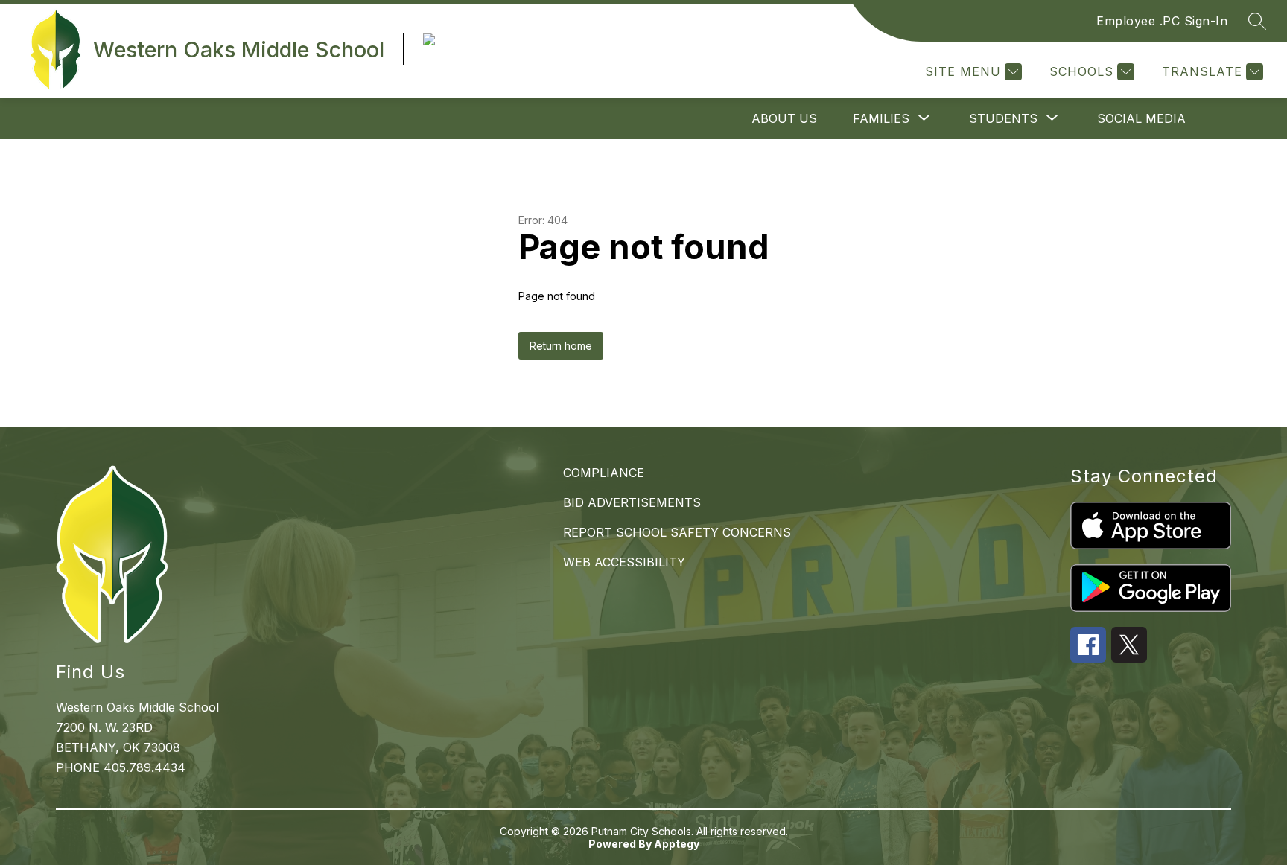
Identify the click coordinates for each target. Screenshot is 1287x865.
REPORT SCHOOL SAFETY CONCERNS (677, 532)
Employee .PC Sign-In (1161, 20)
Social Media (1141, 118)
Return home (561, 345)
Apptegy (676, 843)
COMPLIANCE (603, 472)
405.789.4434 (144, 767)
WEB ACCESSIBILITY (624, 562)
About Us (784, 118)
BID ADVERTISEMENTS (632, 502)
